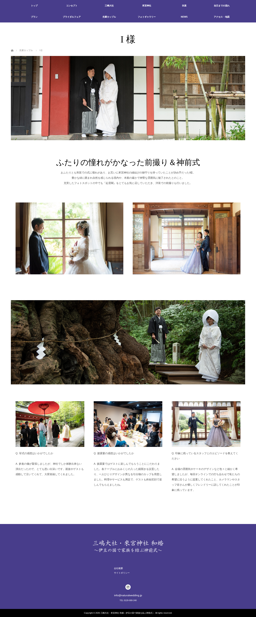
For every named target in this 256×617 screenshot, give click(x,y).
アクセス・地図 (222, 17)
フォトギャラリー (147, 17)
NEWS (184, 17)
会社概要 (118, 568)
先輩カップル (109, 17)
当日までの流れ (222, 5)
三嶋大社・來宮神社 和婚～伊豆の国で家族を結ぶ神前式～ (127, 613)
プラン (34, 17)
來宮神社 (146, 5)
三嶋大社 (109, 5)
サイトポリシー (122, 573)
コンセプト (71, 5)
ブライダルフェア (72, 17)
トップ (34, 5)
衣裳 (184, 5)
